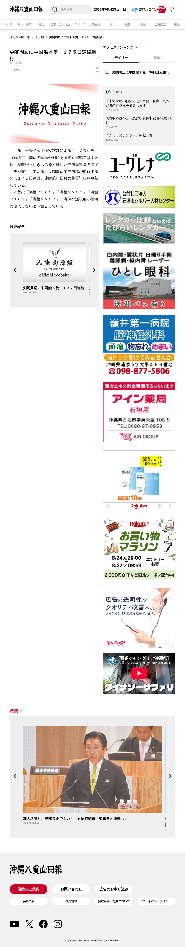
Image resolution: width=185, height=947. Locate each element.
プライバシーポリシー (156, 901)
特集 (127, 24)
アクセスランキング (118, 47)
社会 (41, 24)
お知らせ (112, 92)
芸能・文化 (58, 24)
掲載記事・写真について (114, 901)
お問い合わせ (71, 889)
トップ (8, 24)
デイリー (121, 58)
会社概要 (28, 901)
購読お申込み (161, 9)
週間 (157, 58)
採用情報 (71, 901)
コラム (110, 24)
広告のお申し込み (113, 889)
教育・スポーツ (76, 24)
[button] (15, 270)
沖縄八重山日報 (20, 37)
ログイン (172, 9)
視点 (144, 24)
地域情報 (94, 24)
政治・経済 (25, 24)
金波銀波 (160, 24)
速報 (177, 24)
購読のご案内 (29, 889)
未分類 (39, 37)
